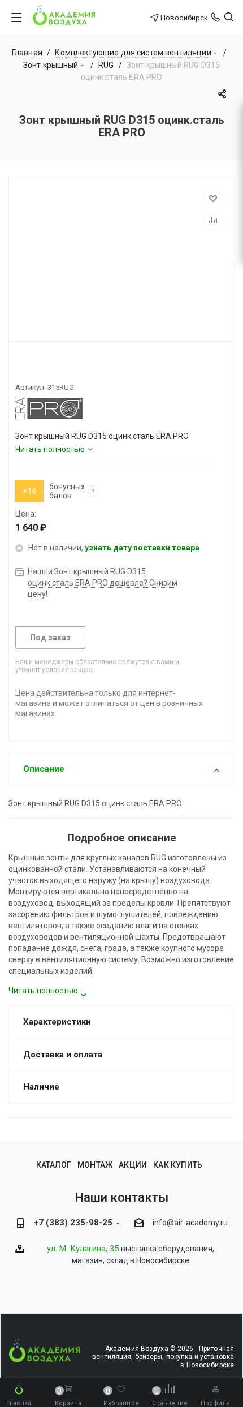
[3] (41, 368)
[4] (51, 368)
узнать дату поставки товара (142, 547)
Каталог (53, 1164)
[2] (30, 368)
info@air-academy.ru (190, 1222)
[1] (20, 368)
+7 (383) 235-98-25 (73, 1222)
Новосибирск (184, 18)
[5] (61, 368)
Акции (133, 1164)
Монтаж (94, 1164)
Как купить (177, 1164)
